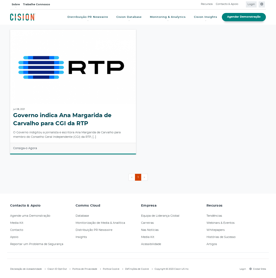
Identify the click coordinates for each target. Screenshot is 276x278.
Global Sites (259, 269)
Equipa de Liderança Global (160, 215)
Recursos (207, 4)
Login (251, 4)
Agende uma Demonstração (30, 215)
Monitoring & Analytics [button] (168, 17)
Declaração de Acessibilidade (26, 269)
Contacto (16, 230)
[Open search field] (242, 4)
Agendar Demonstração (244, 17)
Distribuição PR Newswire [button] (87, 17)
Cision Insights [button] (205, 17)
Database (82, 215)
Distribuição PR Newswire (94, 230)
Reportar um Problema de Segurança (36, 244)
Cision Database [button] (129, 17)
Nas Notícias (150, 230)
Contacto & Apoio (227, 4)
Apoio (14, 237)
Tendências (214, 215)
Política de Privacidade (84, 269)
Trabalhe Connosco (36, 4)
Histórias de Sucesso (221, 237)
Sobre (16, 4)
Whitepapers (215, 230)
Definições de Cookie (137, 269)
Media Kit (16, 223)
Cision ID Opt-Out (57, 269)
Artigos (211, 244)
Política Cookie (111, 269)
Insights (81, 237)
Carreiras (147, 223)
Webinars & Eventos (220, 223)
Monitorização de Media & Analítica (100, 223)
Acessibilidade (151, 244)
